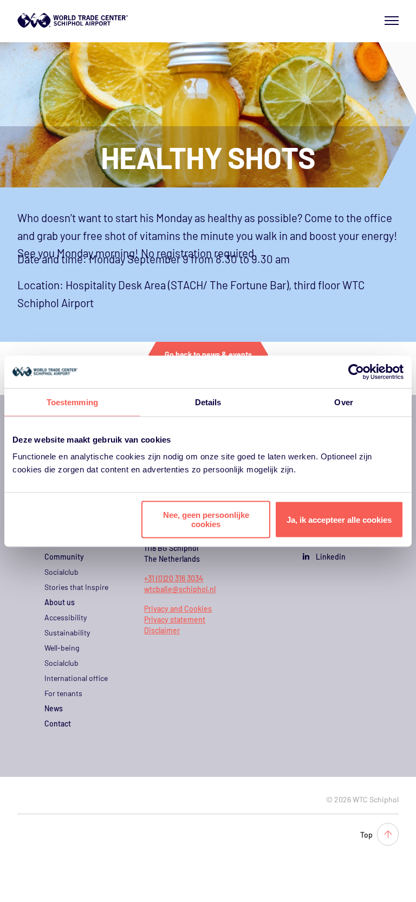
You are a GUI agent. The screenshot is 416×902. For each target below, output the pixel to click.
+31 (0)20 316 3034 (173, 578)
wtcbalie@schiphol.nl (180, 589)
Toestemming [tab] (72, 401)
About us (59, 602)
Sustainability (67, 632)
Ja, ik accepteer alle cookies (339, 519)
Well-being (61, 647)
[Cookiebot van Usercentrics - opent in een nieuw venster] (356, 372)
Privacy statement (174, 619)
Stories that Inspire (76, 587)
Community (64, 556)
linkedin (331, 556)
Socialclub (61, 571)
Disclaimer (162, 630)
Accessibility (65, 617)
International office (76, 678)
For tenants (63, 693)
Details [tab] (208, 401)
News (53, 708)
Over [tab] (343, 401)
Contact (57, 723)
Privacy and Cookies (178, 608)
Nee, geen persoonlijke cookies (206, 519)
